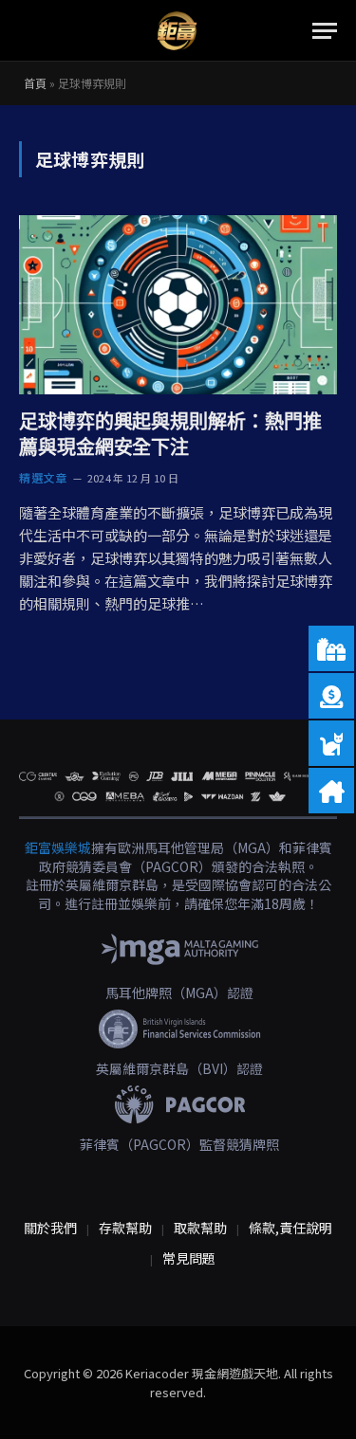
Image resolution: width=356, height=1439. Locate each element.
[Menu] (324, 30)
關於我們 (50, 1227)
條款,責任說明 (290, 1227)
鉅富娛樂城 (58, 847)
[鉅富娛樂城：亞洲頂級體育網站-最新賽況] (176, 31)
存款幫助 (125, 1227)
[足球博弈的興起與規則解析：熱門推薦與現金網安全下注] (178, 304)
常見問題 (188, 1257)
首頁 (35, 83)
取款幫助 (200, 1227)
